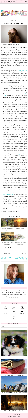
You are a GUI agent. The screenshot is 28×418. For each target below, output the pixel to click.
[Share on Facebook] (7, 248)
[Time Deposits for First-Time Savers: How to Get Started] (20, 236)
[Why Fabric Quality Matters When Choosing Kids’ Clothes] (14, 366)
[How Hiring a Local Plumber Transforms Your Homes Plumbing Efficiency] (7, 236)
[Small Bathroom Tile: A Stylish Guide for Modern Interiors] (14, 402)
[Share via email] (5, 248)
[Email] (11, 1)
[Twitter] (2, 1)
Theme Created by (14, 416)
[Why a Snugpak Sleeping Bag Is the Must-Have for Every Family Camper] (14, 383)
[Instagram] (4, 1)
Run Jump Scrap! (16, 414)
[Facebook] (9, 1)
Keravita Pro (8, 115)
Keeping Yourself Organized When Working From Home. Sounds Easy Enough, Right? (21, 256)
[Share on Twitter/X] (9, 248)
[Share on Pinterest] (11, 248)
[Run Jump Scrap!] (14, 12)
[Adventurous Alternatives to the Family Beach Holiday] (7, 222)
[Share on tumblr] (12, 248)
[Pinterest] (6, 1)
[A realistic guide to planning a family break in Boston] (20, 222)
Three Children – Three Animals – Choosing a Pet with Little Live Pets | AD (7, 256)
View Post (14, 343)
